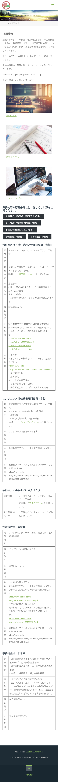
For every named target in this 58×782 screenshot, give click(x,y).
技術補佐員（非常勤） (14, 237)
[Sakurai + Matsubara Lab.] (6, 5)
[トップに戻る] (29, 768)
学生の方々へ (35, 503)
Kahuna (28, 752)
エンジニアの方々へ (28, 422)
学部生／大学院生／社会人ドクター (20, 230)
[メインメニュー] (52, 5)
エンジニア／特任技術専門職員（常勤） (22, 223)
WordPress (38, 752)
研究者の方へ (12, 157)
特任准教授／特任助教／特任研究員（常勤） (23, 216)
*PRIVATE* (29, 775)
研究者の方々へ (26, 274)
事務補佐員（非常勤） (40, 237)
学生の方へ (11, 115)
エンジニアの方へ (14, 198)
